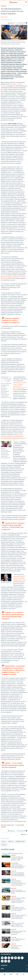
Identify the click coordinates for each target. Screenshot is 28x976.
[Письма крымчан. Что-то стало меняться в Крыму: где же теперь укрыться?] (6, 907)
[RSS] (2, 961)
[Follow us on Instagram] (12, 958)
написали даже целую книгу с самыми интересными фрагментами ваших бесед (19, 386)
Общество (13, 871)
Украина (3, 6)
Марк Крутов (4, 17)
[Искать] (23, 974)
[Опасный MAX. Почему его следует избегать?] (6, 939)
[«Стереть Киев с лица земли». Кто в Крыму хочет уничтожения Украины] (6, 864)
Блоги (12, 905)
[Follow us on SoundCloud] (22, 958)
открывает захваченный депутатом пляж (13, 438)
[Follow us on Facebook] (2, 958)
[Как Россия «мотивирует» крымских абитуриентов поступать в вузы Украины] (6, 872)
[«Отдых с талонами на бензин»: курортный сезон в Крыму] (6, 890)
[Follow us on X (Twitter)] (5, 958)
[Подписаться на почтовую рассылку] (9, 961)
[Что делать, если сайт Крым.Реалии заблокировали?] (6, 945)
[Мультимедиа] (4, 974)
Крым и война (14, 863)
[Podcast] (5, 961)
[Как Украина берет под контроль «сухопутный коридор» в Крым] (6, 855)
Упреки (20, 104)
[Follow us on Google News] (15, 958)
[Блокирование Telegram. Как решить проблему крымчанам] (6, 931)
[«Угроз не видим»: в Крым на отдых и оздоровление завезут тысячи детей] (6, 915)
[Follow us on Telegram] (18, 958)
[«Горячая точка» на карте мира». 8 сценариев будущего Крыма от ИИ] (6, 923)
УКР (17, 974)
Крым (12, 921)
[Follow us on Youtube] (9, 958)
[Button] (11, 23)
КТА (11, 974)
